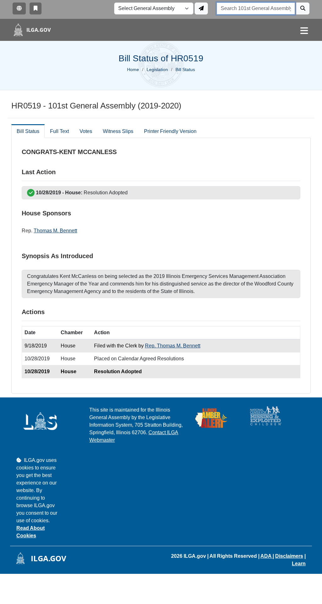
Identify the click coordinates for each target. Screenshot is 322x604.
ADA (266, 556)
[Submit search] (302, 8)
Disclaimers (289, 556)
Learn (299, 563)
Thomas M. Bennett (55, 230)
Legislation (157, 69)
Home (133, 69)
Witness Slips (118, 131)
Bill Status (28, 131)
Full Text (59, 131)
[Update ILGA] (201, 8)
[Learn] (36, 8)
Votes (86, 131)
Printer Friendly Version (170, 131)
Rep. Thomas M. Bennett (172, 345)
